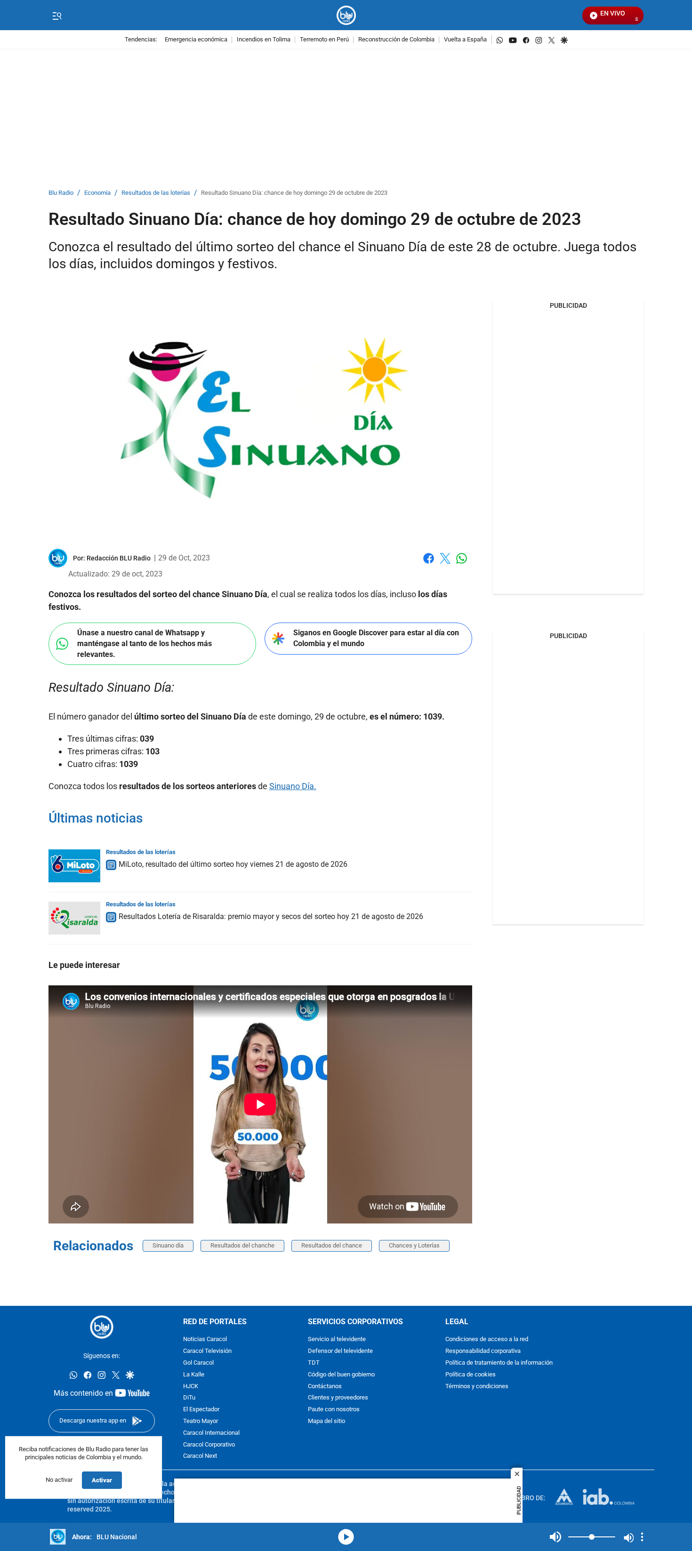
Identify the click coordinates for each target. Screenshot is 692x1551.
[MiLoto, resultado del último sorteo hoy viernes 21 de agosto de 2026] (74, 865)
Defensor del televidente (340, 1351)
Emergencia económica (196, 39)
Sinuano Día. (292, 786)
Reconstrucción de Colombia (396, 39)
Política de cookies (470, 1375)
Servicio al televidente (337, 1339)
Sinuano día (168, 1245)
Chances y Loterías (414, 1245)
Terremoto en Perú (324, 39)
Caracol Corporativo (209, 1445)
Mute (555, 1537)
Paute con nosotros (334, 1410)
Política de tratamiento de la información (499, 1363)
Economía (97, 193)
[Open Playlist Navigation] (642, 1537)
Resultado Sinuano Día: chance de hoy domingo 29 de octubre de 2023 (294, 193)
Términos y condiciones (476, 1386)
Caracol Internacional (211, 1433)
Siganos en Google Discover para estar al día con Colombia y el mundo (376, 638)
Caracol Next (200, 1456)
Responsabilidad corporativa (483, 1351)
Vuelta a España (465, 39)
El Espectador (201, 1410)
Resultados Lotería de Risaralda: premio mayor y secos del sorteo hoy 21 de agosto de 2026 (271, 916)
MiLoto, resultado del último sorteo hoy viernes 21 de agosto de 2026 (233, 864)
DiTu (189, 1398)
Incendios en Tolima (263, 39)
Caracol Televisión (207, 1351)
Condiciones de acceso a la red (486, 1339)
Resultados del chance (331, 1245)
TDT (314, 1363)
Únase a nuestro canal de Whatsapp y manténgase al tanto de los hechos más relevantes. (144, 643)
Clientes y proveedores (338, 1398)
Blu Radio (60, 193)
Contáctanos (325, 1386)
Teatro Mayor (200, 1421)
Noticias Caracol (205, 1339)
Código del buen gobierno (341, 1375)
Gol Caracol (198, 1363)
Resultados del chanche (242, 1245)
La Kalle (193, 1375)
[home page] (346, 15)
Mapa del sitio (326, 1421)
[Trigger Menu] (56, 15)
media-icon (346, 1537)
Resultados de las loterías (155, 193)
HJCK (190, 1386)
